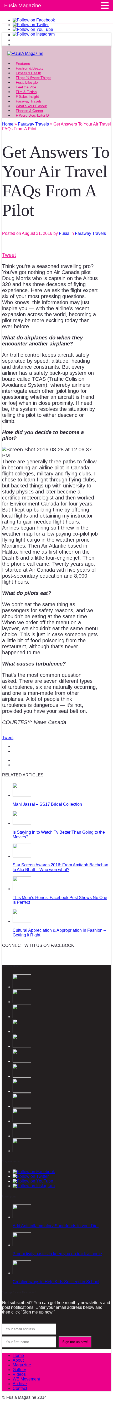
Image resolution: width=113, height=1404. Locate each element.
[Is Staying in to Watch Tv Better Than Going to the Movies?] (22, 823)
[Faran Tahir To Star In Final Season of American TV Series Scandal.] (22, 1031)
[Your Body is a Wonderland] (22, 1091)
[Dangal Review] (22, 1121)
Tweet (9, 255)
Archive (20, 1384)
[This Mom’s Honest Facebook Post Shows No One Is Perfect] (22, 888)
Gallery (19, 1369)
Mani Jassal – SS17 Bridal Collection (47, 804)
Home (18, 1355)
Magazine (22, 1365)
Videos (19, 1374)
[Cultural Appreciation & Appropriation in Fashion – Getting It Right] (22, 921)
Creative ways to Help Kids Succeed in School (56, 1282)
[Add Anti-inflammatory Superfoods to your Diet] (22, 1217)
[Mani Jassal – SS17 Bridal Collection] (22, 795)
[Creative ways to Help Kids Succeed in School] (22, 1273)
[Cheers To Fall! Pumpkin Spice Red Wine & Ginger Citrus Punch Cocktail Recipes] (22, 1151)
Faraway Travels (90, 233)
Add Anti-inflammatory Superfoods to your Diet (56, 1226)
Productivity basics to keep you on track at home (57, 1254)
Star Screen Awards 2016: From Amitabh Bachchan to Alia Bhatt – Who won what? (60, 867)
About (18, 1360)
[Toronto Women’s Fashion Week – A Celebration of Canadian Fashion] (22, 1136)
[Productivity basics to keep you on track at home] (22, 1245)
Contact (20, 1388)
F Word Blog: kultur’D (32, 115)
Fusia (64, 233)
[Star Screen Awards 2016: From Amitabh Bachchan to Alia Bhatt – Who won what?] (22, 856)
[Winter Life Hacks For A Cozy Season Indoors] (22, 1076)
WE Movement (26, 1379)
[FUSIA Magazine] (56, 53)
